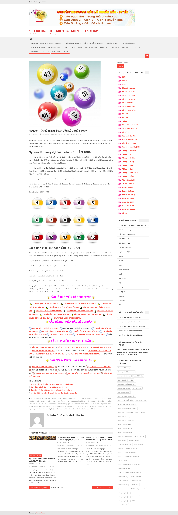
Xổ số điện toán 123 (129, 128)
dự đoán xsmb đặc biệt (125, 432)
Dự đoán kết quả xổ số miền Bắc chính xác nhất (45, 406)
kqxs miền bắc (138, 444)
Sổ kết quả (113, 47)
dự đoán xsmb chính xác (125, 428)
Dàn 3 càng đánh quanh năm (126, 396)
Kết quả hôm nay (91, 47)
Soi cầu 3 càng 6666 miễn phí (127, 452)
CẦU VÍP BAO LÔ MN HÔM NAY (43, 350)
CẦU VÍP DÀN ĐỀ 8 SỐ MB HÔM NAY (86, 331)
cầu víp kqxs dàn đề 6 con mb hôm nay (131, 335)
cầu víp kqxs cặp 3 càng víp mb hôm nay (131, 322)
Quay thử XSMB (128, 198)
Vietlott (102, 47)
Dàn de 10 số (85, 401)
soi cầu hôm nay (123, 477)
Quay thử (55, 51)
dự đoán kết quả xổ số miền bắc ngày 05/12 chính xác (103, 488)
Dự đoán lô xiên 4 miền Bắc (126, 420)
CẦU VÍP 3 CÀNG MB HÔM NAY (61, 334)
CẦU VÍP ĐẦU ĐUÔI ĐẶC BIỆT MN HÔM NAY (84, 354)
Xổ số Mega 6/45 (128, 106)
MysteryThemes (41, 513)
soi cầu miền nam (136, 481)
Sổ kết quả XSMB (128, 91)
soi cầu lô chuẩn (136, 477)
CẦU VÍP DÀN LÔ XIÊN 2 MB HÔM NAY (88, 314)
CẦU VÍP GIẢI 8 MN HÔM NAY (100, 347)
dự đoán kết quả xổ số (87, 404)
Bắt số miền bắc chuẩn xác (93, 43)
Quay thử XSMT (128, 206)
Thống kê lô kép (128, 161)
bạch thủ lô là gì (138, 376)
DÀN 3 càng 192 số (123, 392)
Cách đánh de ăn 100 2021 (42, 398)
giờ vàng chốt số (134, 440)
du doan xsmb (137, 388)
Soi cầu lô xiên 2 (123, 481)
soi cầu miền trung (123, 485)
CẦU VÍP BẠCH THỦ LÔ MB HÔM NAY (46, 303)
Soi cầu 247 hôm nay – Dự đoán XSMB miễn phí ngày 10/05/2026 (99, 438)
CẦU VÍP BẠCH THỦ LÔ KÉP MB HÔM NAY (64, 307)
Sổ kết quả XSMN (128, 95)
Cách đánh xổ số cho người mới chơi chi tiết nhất (49, 387)
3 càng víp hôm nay (124, 368)
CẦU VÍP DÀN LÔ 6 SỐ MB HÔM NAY (80, 311)
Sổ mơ (66, 51)
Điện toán (125, 47)
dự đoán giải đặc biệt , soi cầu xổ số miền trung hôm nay (52, 390)
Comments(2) (77, 134)
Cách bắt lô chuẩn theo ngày (126, 384)
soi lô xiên (135, 485)
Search (120, 66)
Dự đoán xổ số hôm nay (58, 409)
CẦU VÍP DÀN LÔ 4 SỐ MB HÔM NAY (49, 311)
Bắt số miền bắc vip (72, 43)
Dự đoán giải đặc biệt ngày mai (127, 408)
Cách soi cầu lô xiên (124, 388)
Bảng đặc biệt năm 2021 (125, 380)
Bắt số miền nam (112, 43)
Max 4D (125, 117)
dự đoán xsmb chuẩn (124, 424)
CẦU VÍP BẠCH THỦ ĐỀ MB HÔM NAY (45, 328)
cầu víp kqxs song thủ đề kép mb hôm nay (132, 326)
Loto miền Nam (128, 191)
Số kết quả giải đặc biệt (138, 489)
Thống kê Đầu (127, 165)
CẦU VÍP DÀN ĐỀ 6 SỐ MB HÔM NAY (55, 331)
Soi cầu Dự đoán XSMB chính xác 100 (129, 473)
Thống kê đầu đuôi (129, 150)
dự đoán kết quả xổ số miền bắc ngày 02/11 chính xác (42, 459)
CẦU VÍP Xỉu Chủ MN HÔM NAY (43, 347)
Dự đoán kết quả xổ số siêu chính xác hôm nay (72, 406)
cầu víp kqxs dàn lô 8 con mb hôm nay (130, 317)
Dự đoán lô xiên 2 (123, 416)
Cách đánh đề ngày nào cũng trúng (87, 398)
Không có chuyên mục (124, 444)
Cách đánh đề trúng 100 (104, 398)
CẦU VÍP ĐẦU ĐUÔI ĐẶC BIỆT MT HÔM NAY (84, 373)
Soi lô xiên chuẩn (123, 489)
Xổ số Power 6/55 (129, 110)
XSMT (80, 47)
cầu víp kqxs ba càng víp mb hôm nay (130, 330)
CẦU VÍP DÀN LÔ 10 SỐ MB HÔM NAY (56, 314)
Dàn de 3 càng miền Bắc (125, 400)
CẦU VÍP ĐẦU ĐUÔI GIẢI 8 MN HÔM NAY (50, 354)
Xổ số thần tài (127, 132)
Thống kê (33, 51)
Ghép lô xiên (122, 440)
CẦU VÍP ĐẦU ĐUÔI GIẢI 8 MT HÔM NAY (50, 373)
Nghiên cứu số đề (54, 47)
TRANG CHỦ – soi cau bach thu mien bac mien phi (46, 43)
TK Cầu (136, 47)
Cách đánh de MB (56, 398)
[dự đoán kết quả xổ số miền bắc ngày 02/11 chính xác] (42, 444)
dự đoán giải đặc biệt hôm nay (127, 404)
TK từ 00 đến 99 (128, 183)
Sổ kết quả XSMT (128, 99)
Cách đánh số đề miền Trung (61, 401)
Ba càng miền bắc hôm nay (126, 372)
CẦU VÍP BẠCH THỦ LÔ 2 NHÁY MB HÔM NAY (80, 303)
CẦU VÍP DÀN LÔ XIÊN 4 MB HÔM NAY (67, 318)
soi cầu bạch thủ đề (124, 469)
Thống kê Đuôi (127, 169)
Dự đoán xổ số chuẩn (37, 47)
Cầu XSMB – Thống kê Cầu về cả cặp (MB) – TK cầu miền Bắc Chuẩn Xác (40, 488)
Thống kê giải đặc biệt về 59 (126, 501)
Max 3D (125, 114)
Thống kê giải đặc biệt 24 (125, 493)
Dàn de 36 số (39, 404)
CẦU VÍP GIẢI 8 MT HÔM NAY (100, 366)
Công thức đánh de (75, 401)
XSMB (65, 47)
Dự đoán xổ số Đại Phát (43, 409)
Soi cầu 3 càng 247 (132, 448)
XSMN (73, 47)
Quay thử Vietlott (129, 209)
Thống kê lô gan (128, 154)
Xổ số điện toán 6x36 (130, 125)
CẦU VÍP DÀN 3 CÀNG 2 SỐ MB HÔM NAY (90, 334)
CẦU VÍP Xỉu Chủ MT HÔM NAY (43, 366)
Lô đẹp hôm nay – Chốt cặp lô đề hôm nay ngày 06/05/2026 (70, 438)
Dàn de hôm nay (75, 404)
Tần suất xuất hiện (129, 180)
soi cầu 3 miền (122, 460)
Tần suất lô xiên (123, 505)
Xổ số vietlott (127, 102)
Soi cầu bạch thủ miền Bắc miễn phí (129, 464)
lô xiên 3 (120, 448)
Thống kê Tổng (128, 176)
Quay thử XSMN (128, 202)
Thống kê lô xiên (128, 158)
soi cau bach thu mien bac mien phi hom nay (64, 30)
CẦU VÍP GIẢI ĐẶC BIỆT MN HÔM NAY (72, 347)
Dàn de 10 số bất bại (95, 401)
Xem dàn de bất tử (89, 409)
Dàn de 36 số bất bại (50, 404)
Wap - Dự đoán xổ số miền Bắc (75, 409)
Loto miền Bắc (127, 187)
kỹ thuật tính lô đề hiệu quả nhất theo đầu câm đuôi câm (52, 384)
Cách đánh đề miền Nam (69, 398)
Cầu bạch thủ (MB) (129, 136)
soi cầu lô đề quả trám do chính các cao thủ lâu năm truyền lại (54, 393)
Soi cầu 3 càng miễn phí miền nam (128, 456)
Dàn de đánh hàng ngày (63, 404)
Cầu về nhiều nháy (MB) (131, 147)
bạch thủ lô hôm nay (124, 376)
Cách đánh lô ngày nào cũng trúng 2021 (40, 401)
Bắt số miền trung (129, 43)
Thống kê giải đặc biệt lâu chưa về (128, 497)
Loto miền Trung (128, 194)
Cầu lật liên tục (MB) (129, 139)
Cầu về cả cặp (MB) (129, 143)
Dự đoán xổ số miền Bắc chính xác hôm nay (131, 436)
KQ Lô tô (44, 51)
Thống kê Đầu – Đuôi (130, 172)
